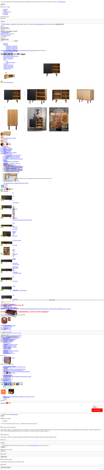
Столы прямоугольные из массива (14, 158)
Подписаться (4, 456)
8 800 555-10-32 (4, 33)
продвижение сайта (11, 382)
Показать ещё (52, 299)
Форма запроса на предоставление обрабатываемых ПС (16, 371)
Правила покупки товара (9, 366)
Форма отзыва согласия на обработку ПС (13, 370)
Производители (7, 11)
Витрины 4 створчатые (11, 49)
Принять (3, 4)
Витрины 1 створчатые (11, 46)
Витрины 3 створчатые (11, 48)
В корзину (5, 142)
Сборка (5, 10)
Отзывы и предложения (9, 357)
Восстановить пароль (5, 467)
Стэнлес (13, 164)
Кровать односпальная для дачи (14, 335)
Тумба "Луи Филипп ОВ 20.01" (8, 325)
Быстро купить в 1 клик (6, 149)
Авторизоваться (4, 27)
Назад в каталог (4, 328)
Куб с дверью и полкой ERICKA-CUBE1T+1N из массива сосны (19, 396)
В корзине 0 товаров (5, 35)
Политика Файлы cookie (9, 372)
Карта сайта (6, 353)
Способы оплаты (7, 375)
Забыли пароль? (14, 414)
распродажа (97, 410)
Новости (5, 360)
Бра (7, 61)
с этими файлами (61, 1)
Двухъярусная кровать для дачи (13, 333)
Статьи (5, 361)
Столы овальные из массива (13, 157)
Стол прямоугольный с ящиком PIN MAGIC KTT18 (15, 183)
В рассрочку (4, 150)
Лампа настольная (10, 62)
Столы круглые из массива (12, 156)
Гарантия (5, 9)
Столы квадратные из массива (13, 155)
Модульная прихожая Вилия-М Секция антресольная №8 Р (17, 220)
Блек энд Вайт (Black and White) (14, 167)
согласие (8, 24)
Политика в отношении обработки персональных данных (17, 376)
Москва (5, 420)
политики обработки (39, 24)
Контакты (5, 14)
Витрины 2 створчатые (11, 47)
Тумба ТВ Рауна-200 (8, 82)
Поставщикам (6, 359)
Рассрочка (5, 367)
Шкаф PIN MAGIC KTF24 (9, 138)
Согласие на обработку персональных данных (14, 369)
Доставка (5, 13)
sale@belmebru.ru (5, 380)
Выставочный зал (5, 340)
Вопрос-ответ (6, 348)
